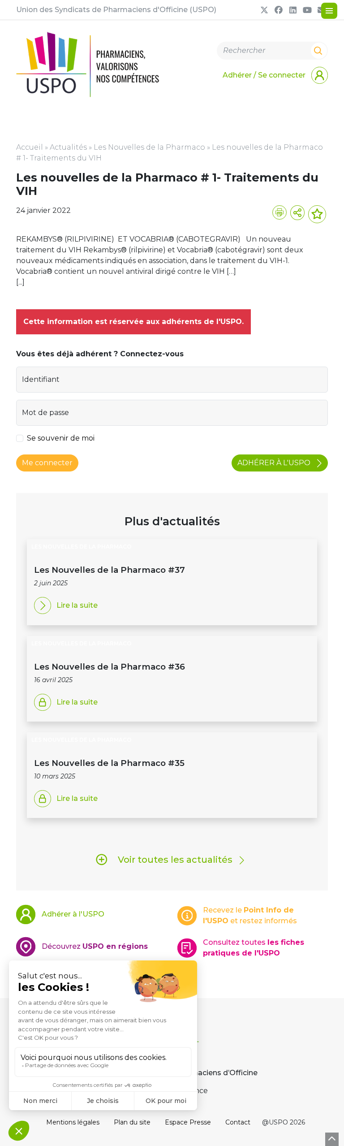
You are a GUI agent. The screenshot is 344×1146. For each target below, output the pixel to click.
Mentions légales (72, 1122)
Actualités (68, 147)
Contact (237, 1122)
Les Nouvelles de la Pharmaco (149, 147)
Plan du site (132, 1122)
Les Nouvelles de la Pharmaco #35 (109, 763)
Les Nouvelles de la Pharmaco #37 (109, 570)
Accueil (29, 147)
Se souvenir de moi (61, 438)
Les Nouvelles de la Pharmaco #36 (109, 667)
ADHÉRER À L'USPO (274, 462)
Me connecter (47, 462)
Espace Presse (188, 1122)
